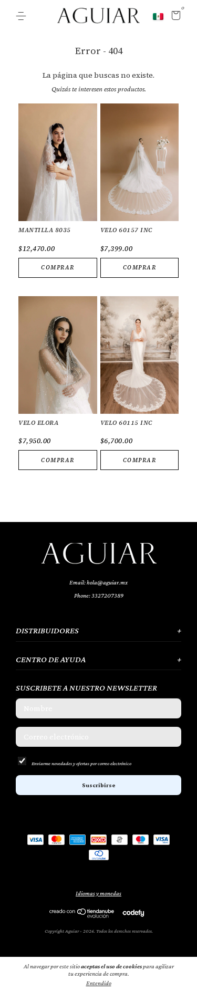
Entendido (98, 983)
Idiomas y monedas (98, 893)
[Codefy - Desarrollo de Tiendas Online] (133, 912)
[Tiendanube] (82, 915)
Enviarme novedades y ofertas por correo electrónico (81, 763)
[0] (174, 17)
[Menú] (23, 16)
